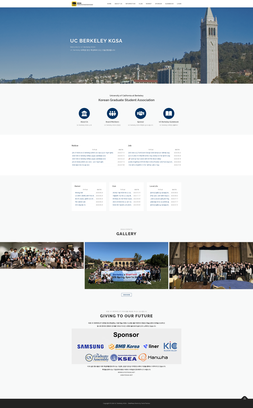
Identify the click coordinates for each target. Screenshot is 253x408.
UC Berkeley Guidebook (169, 122)
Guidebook (169, 3)
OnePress (131, 403)
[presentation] (2, 266)
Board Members (112, 122)
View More (126, 295)
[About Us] (84, 113)
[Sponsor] (141, 113)
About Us (118, 3)
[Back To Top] (244, 398)
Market (149, 3)
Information (130, 3)
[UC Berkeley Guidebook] (169, 113)
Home (109, 3)
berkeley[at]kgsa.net (126, 372)
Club (141, 3)
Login (179, 3)
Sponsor (158, 3)
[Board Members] (112, 113)
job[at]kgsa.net (126, 375)
